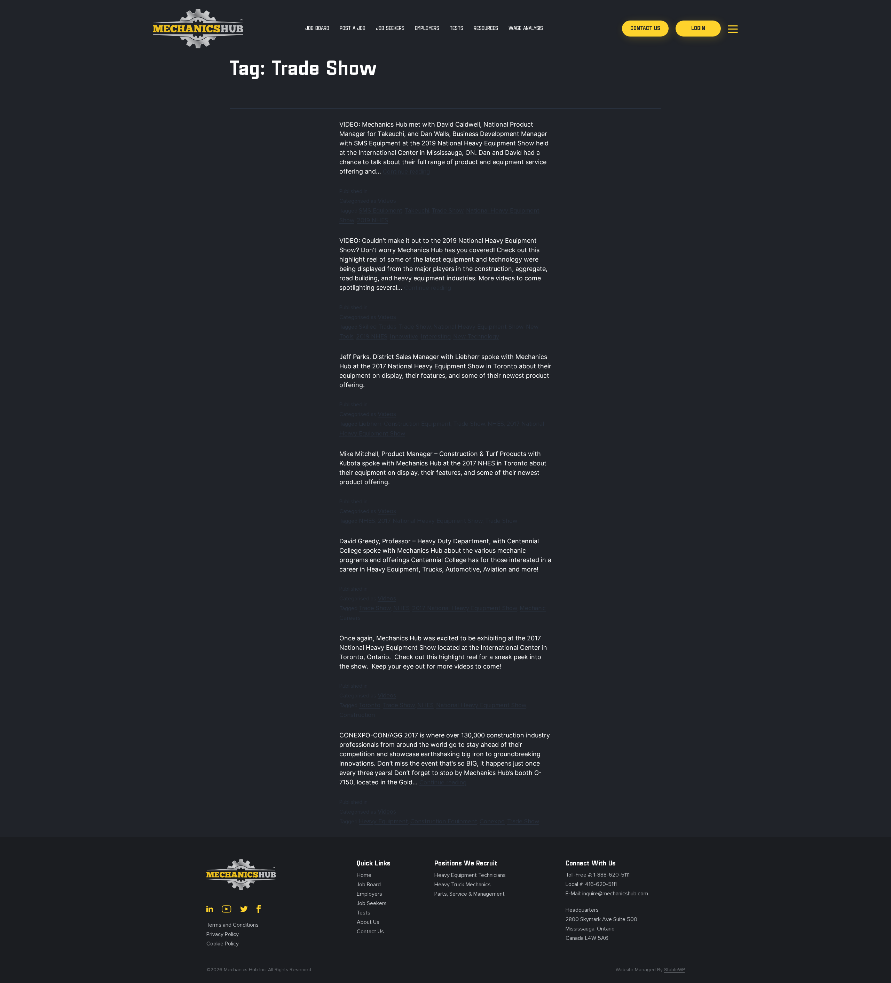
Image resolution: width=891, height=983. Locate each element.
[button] (645, 29)
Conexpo (492, 821)
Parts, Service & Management (469, 893)
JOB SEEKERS (390, 28)
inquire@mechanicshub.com (615, 893)
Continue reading (406, 171)
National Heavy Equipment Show (478, 326)
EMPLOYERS (427, 28)
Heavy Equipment (383, 821)
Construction (357, 715)
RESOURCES (486, 28)
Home (364, 875)
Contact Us (370, 931)
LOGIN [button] (698, 28)
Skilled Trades (377, 326)
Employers (369, 893)
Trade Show (448, 210)
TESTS (456, 28)
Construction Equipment (417, 423)
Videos (387, 201)
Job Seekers (372, 903)
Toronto (369, 705)
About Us (368, 922)
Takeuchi (417, 210)
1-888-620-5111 (611, 874)
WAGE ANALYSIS (525, 28)
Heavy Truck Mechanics (462, 884)
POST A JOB (352, 28)
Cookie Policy (222, 943)
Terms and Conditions (232, 924)
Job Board (369, 884)
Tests (363, 912)
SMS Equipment (380, 210)
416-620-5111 (601, 884)
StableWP (674, 970)
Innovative (404, 336)
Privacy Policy (222, 934)
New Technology (476, 336)
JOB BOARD (317, 28)
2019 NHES (372, 220)
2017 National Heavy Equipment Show (430, 521)
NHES (496, 423)
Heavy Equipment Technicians (470, 875)
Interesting (436, 336)
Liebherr (370, 423)
